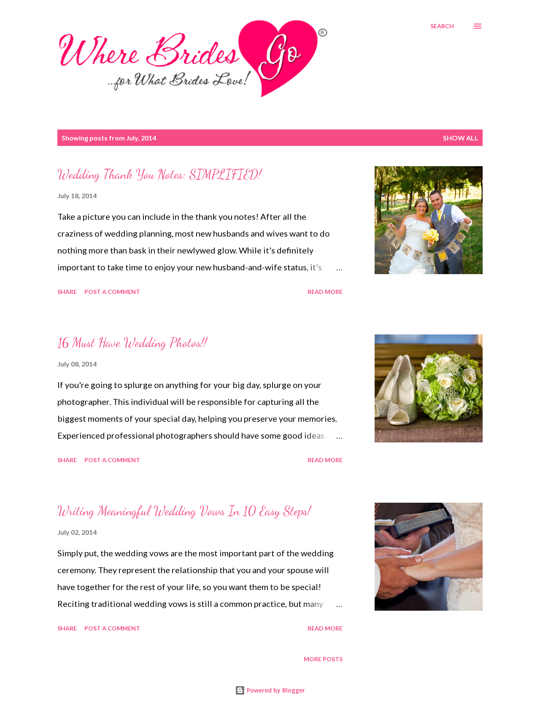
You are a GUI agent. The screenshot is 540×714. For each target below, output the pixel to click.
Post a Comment (112, 291)
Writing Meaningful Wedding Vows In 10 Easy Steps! (183, 510)
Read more (325, 291)
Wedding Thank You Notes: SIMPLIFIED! (159, 174)
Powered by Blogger (275, 690)
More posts (323, 659)
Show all (460, 138)
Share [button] (67, 291)
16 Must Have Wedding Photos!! (132, 342)
